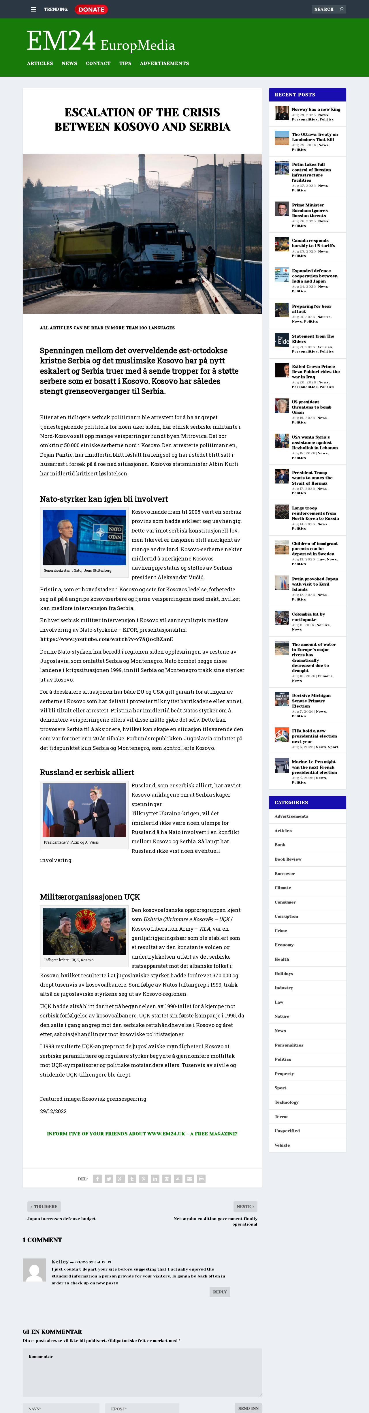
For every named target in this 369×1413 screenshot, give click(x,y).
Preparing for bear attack (312, 309)
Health (282, 959)
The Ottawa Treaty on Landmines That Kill (315, 137)
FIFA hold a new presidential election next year (314, 736)
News (69, 63)
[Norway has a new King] (282, 113)
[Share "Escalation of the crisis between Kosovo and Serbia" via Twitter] (109, 1179)
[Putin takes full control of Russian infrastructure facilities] (282, 168)
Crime (281, 930)
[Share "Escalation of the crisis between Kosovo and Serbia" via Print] (201, 1179)
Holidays (284, 973)
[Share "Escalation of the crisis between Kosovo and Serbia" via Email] (189, 1179)
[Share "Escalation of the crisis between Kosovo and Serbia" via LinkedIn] (155, 1179)
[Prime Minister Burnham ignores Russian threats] (282, 209)
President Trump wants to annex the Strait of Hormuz (312, 477)
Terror (281, 1116)
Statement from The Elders (313, 339)
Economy (284, 944)
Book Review (288, 859)
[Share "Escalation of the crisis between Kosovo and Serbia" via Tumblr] (132, 1179)
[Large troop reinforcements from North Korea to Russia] (282, 512)
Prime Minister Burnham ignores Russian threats (310, 210)
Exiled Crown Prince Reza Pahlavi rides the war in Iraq (316, 371)
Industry (284, 987)
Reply (220, 1292)
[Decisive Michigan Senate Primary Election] (282, 699)
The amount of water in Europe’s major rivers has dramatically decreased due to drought (314, 657)
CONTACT (98, 63)
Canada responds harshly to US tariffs (313, 243)
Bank (280, 844)
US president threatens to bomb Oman (312, 407)
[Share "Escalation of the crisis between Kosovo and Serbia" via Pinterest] (143, 1179)
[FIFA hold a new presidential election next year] (282, 734)
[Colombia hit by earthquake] (282, 618)
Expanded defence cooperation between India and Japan (315, 275)
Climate (325, 676)
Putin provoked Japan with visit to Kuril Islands (315, 584)
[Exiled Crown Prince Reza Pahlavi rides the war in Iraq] (282, 370)
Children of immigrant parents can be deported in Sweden (315, 548)
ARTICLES (40, 63)
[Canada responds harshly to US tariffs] (282, 244)
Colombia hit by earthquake (308, 617)
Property (284, 1073)
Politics (327, 119)
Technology (286, 1102)
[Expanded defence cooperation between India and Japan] (282, 274)
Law (321, 559)
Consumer (285, 902)
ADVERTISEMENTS (164, 63)
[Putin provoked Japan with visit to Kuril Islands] (282, 582)
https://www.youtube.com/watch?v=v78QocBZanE (106, 639)
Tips (125, 63)
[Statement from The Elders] (282, 340)
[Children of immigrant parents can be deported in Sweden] (282, 547)
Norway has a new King (316, 109)
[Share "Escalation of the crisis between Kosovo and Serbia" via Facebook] (97, 1179)
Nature (324, 317)
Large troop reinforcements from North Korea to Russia (315, 513)
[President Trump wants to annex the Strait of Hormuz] (282, 476)
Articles (324, 347)
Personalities (305, 119)
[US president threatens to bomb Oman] (282, 405)
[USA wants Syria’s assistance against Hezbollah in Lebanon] (282, 441)
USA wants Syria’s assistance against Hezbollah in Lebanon (315, 442)
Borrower (285, 873)
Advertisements (291, 816)
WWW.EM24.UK (166, 1134)
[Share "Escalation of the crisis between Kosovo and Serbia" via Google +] (120, 1179)
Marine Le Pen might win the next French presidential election (314, 766)
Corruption (286, 916)
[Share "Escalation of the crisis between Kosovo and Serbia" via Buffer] (166, 1179)
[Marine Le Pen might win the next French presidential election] (282, 765)
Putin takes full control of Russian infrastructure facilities (311, 172)
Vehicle (282, 1145)
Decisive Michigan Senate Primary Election (311, 700)
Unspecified (287, 1130)
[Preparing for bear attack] (282, 310)
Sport (333, 747)
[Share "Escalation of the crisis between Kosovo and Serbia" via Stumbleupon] (178, 1179)
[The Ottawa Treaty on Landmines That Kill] (282, 138)
